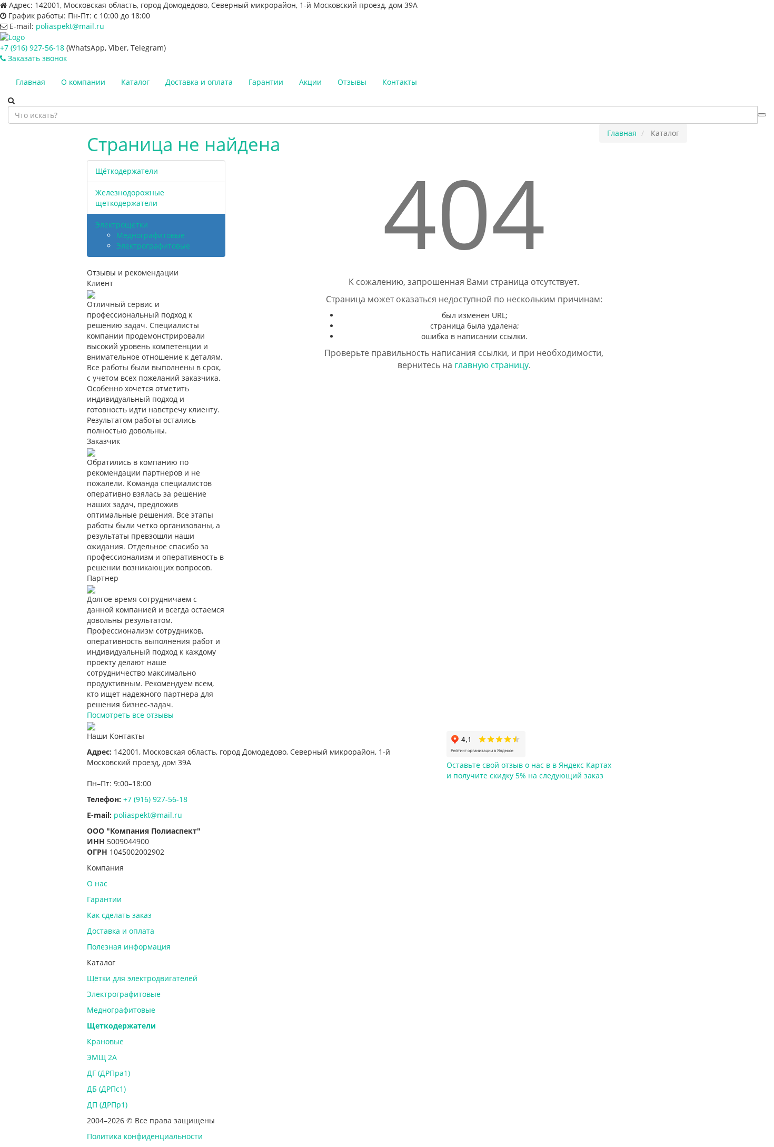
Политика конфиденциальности (145, 1136)
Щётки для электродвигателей (142, 978)
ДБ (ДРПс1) (106, 1089)
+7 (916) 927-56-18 (32, 48)
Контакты (399, 82)
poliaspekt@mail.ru (70, 26)
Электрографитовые (153, 246)
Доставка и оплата (199, 82)
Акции (310, 82)
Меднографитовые (150, 235)
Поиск (762, 114)
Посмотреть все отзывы (130, 715)
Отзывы (352, 82)
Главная (30, 82)
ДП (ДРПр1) (107, 1105)
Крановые (105, 1041)
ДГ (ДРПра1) (108, 1073)
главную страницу (491, 365)
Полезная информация (129, 947)
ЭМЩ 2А (102, 1057)
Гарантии (266, 82)
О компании (83, 82)
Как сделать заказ (119, 915)
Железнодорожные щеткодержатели (129, 197)
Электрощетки (121, 225)
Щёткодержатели (126, 171)
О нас (97, 883)
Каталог (135, 82)
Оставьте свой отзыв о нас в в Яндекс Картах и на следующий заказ (528, 770)
